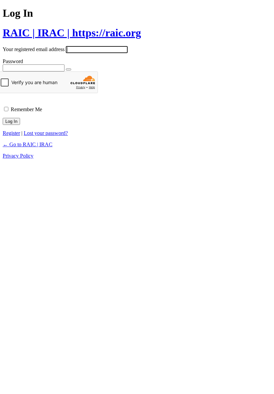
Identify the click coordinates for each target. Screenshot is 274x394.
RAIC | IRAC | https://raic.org (72, 33)
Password (13, 61)
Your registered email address (33, 49)
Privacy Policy (18, 156)
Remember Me (26, 109)
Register (11, 133)
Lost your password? (46, 133)
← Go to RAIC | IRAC (27, 144)
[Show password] (68, 69)
